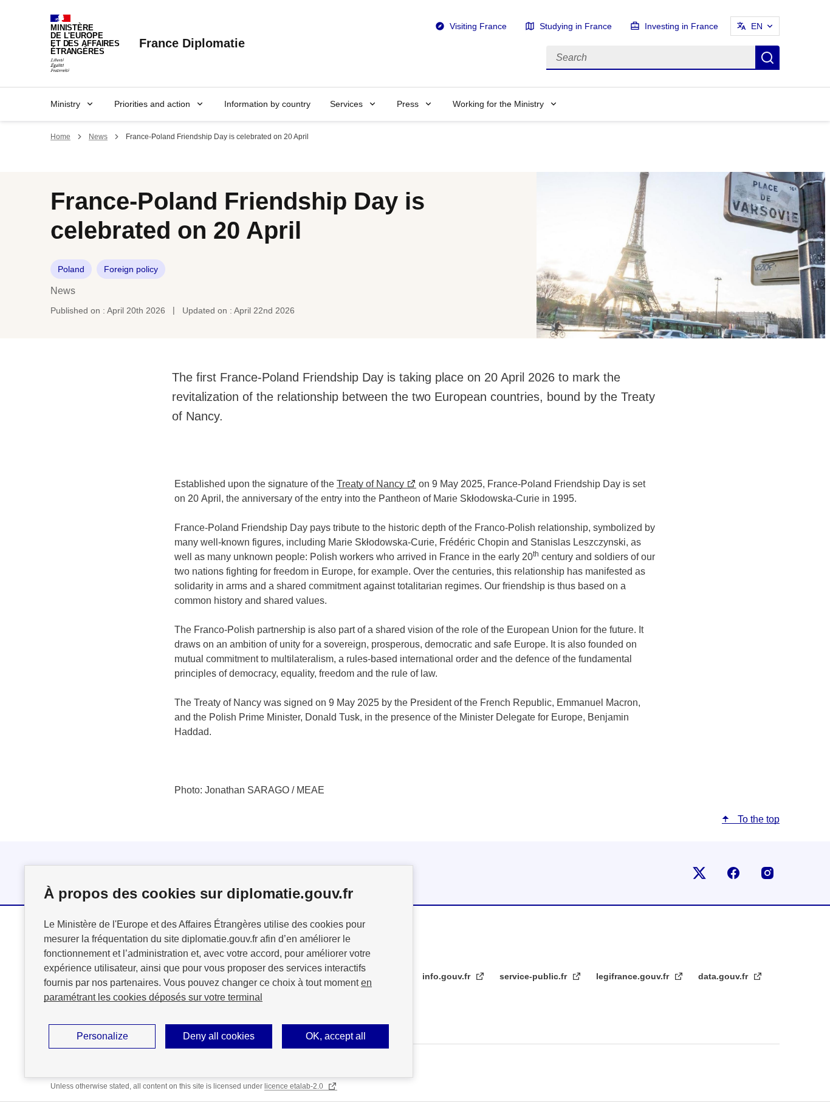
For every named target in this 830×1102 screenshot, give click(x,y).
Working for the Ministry (498, 104)
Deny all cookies (219, 1036)
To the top (757, 819)
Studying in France (576, 26)
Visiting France (478, 26)
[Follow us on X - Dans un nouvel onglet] (699, 873)
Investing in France (681, 26)
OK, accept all (336, 1036)
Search (767, 58)
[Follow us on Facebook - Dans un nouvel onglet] (733, 873)
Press (408, 104)
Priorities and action (152, 104)
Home (60, 136)
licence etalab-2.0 (294, 1086)
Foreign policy (131, 269)
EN (757, 26)
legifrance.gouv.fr (633, 976)
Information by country (267, 104)
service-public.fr (534, 976)
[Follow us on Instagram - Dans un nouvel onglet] (767, 873)
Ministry (65, 104)
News (98, 136)
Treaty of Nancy (370, 484)
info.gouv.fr (447, 976)
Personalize (102, 1036)
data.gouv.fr (724, 976)
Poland (71, 269)
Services (346, 104)
